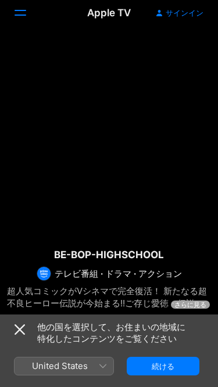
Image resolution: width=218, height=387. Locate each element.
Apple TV (109, 13)
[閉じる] (20, 329)
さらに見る (190, 305)
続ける (163, 366)
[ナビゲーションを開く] (27, 13)
